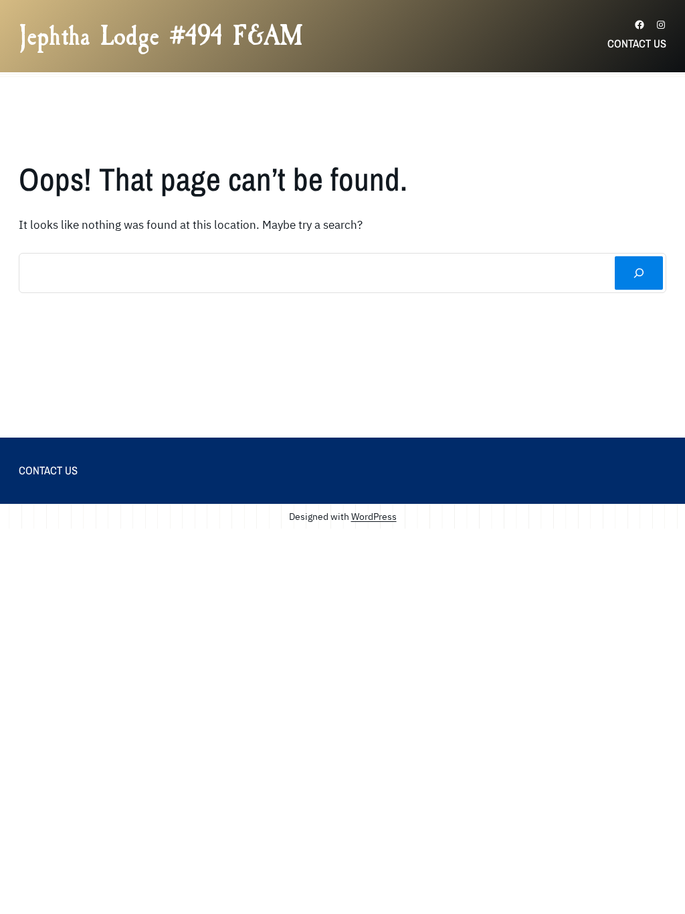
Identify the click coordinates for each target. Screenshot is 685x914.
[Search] (639, 273)
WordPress (374, 516)
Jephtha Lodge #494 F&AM (161, 35)
